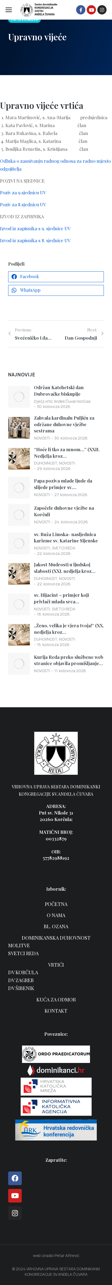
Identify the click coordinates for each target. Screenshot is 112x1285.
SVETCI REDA (63, 548)
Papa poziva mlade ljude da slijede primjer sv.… (63, 484)
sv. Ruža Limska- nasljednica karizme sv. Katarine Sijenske (66, 537)
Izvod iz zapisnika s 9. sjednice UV (35, 228)
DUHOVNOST (45, 463)
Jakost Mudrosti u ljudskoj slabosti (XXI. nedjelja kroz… (64, 567)
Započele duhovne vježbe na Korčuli (64, 511)
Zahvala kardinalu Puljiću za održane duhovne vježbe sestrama (64, 424)
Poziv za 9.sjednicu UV (23, 192)
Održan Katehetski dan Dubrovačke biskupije (59, 390)
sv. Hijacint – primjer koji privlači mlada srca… (61, 598)
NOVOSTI (42, 438)
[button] (56, 276)
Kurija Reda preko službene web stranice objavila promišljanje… (68, 660)
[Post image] (19, 397)
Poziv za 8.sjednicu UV (23, 204)
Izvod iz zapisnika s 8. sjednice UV (35, 240)
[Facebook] (15, 1178)
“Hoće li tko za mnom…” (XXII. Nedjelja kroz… (66, 452)
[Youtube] (91, 9)
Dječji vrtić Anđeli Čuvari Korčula (62, 401)
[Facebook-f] (80, 9)
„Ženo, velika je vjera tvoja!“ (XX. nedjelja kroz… (69, 628)
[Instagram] (102, 9)
